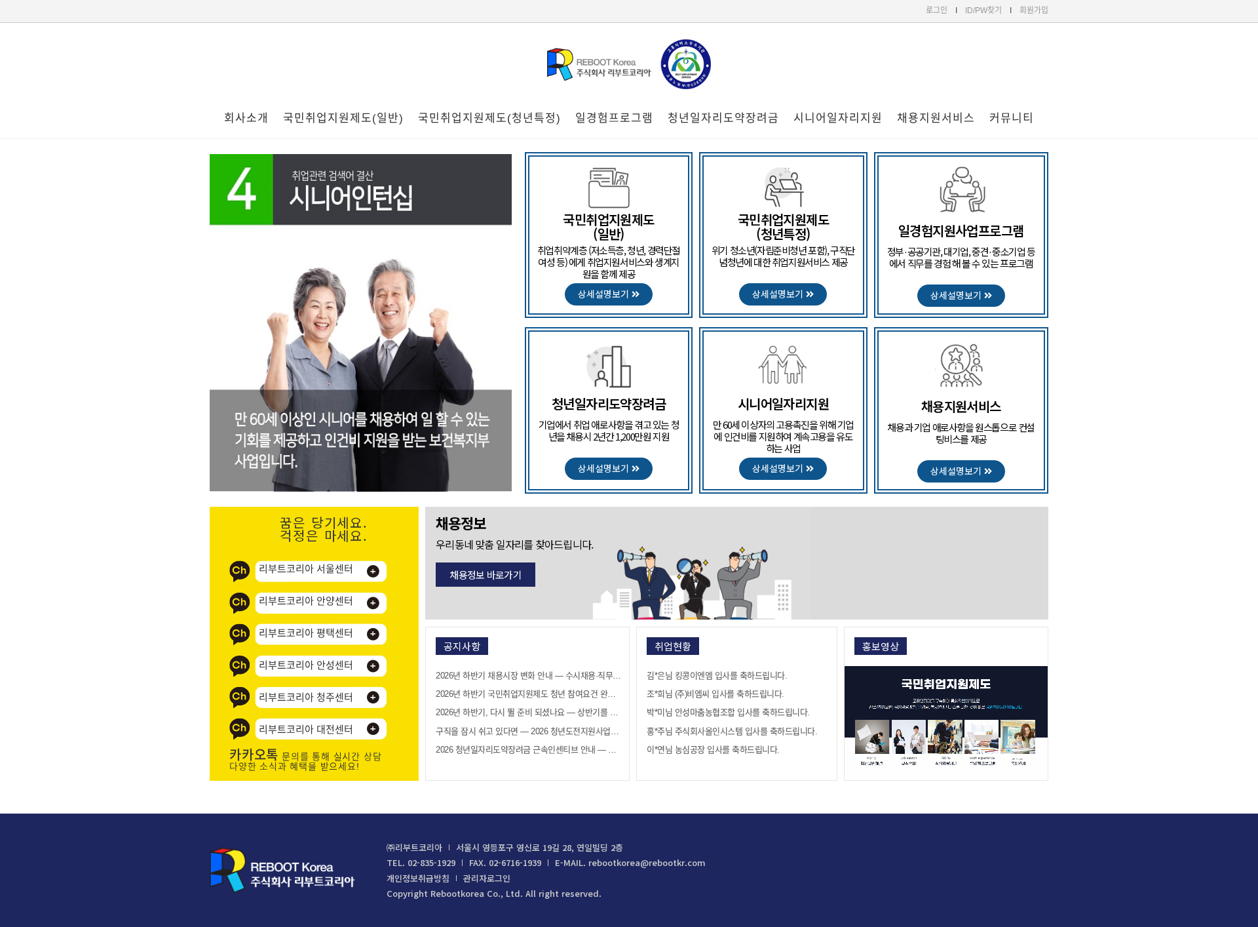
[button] (609, 294)
